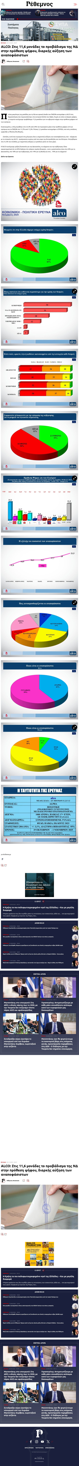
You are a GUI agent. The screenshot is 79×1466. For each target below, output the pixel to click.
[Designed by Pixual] (39, 1459)
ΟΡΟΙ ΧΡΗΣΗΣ (29, 1447)
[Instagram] (36, 1441)
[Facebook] (30, 1441)
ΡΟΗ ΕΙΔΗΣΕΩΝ (8, 19)
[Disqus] (39, 1083)
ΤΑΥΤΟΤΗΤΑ (39, 1447)
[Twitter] (48, 1441)
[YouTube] (42, 1441)
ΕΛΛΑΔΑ (3, 42)
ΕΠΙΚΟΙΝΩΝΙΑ (49, 1447)
